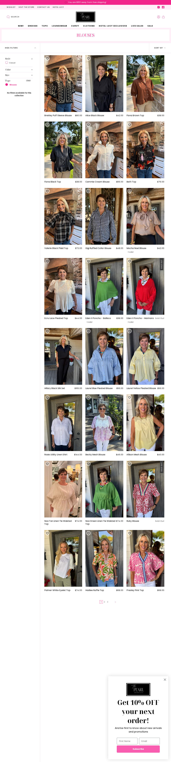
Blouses (13, 85)
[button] (33, 26)
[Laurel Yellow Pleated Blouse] (145, 356)
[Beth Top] (145, 150)
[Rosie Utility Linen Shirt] (63, 422)
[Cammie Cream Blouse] (104, 150)
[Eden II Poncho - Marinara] (145, 286)
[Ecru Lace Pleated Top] (63, 286)
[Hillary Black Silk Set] (63, 356)
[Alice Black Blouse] (104, 83)
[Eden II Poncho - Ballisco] (104, 286)
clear (28, 80)
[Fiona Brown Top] (145, 83)
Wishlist (11, 7)
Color (8, 69)
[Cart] (163, 17)
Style (7, 58)
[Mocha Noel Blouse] (145, 216)
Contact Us (43, 7)
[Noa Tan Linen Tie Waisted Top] (63, 489)
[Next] (115, 602)
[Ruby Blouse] (145, 489)
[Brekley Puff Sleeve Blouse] (63, 83)
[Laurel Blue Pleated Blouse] (104, 356)
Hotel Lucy (58, 7)
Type (7, 80)
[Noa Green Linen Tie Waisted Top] (104, 489)
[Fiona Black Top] (63, 150)
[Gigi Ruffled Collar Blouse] (104, 216)
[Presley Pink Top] (145, 558)
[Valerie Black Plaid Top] (63, 216)
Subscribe (138, 749)
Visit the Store (26, 7)
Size (7, 75)
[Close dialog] (165, 679)
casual (12, 63)
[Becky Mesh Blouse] (104, 422)
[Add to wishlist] (47, 58)
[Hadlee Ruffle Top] (104, 558)
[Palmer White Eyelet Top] (63, 558)
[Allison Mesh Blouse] (145, 422)
